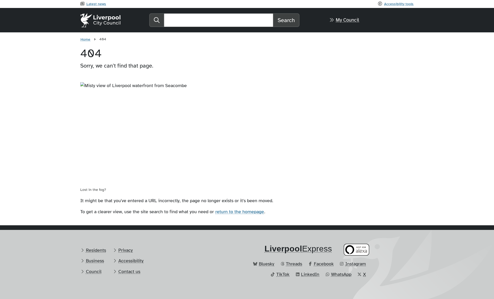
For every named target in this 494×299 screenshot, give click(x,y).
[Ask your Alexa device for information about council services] (356, 249)
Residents (96, 250)
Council (93, 271)
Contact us (129, 271)
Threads (294, 264)
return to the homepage (239, 211)
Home (85, 39)
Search (286, 20)
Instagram (355, 264)
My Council (347, 20)
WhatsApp (341, 274)
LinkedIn (310, 274)
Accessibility (131, 261)
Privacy (125, 250)
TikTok (282, 274)
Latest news (96, 4)
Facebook (324, 264)
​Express (298, 248)
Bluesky (266, 264)
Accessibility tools (398, 4)
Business (95, 261)
